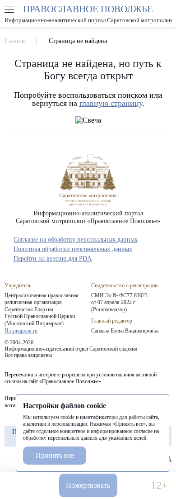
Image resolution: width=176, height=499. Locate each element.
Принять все (55, 455)
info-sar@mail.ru (42, 485)
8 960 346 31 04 (17, 485)
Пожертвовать (88, 485)
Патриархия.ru (21, 331)
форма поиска (166, 9)
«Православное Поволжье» (88, 180)
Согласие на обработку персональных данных (76, 239)
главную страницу (110, 103)
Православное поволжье (88, 14)
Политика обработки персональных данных (73, 249)
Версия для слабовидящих (133, 485)
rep (9, 459)
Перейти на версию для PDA (53, 258)
